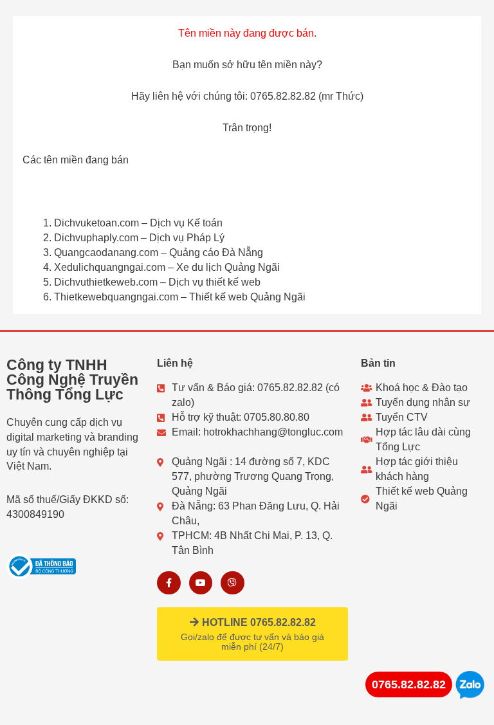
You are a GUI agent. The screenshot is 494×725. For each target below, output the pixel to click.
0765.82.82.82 (409, 684)
